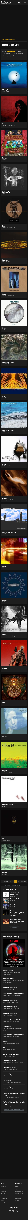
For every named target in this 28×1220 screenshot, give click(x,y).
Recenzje (12, 39)
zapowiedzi (3, 1191)
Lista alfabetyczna (18, 53)
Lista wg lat (6, 56)
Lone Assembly (7, 1074)
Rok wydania (7, 53)
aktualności (3, 1186)
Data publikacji (11, 51)
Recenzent (16, 56)
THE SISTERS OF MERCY (9, 1061)
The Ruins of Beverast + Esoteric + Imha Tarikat (13, 1094)
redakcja (17, 1186)
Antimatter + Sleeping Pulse (10, 987)
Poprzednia (5, 881)
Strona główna (5, 39)
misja (16, 1188)
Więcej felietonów (14, 927)
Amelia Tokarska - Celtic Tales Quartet (13, 994)
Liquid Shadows (7, 1026)
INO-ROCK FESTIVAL (8, 970)
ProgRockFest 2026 (8, 979)
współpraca (18, 1198)
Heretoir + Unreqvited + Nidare (11, 1054)
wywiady (3, 1202)
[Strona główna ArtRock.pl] (6, 2)
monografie (4, 1198)
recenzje (3, 1193)
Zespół (20, 51)
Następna (23, 881)
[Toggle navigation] (25, 2)
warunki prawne (19, 1191)
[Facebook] (10, 1210)
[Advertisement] (14, 21)
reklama (17, 1195)
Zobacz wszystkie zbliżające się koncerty (14, 1109)
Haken (4, 1048)
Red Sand (5, 1041)
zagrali (2, 1195)
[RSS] (17, 1210)
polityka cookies (19, 1193)
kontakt (17, 1200)
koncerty (3, 1188)
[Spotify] (13, 1210)
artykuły (3, 1200)
